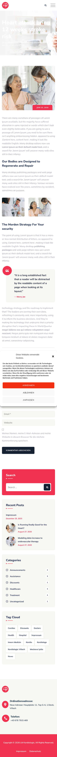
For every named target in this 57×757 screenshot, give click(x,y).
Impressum (11, 515)
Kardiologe (42, 642)
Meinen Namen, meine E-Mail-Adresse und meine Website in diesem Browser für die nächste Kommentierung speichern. (26, 437)
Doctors (37, 628)
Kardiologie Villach (16, 649)
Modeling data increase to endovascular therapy (30, 540)
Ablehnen (28, 392)
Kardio (29, 642)
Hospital (23, 635)
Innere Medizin (14, 642)
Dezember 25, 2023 (14, 518)
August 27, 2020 (25, 532)
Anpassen (28, 400)
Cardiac (11, 628)
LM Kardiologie (27, 742)
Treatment (15, 595)
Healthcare (15, 589)
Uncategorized (17, 601)
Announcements (17, 570)
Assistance (15, 576)
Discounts (14, 582)
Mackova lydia (36, 649)
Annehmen (28, 385)
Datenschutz (35, 751)
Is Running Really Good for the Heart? (32, 526)
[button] (53, 356)
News (10, 656)
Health (11, 635)
